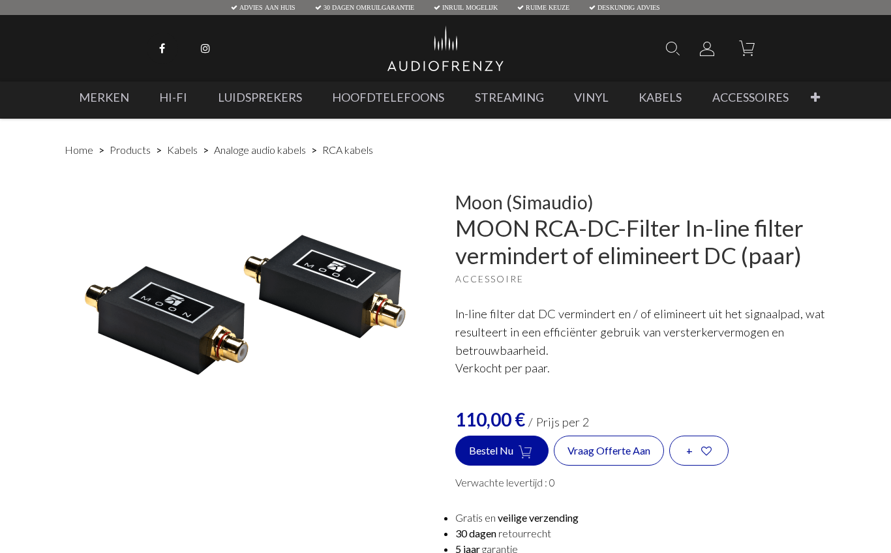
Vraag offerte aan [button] (608, 450)
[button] (815, 97)
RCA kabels (347, 149)
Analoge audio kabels (260, 149)
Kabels (182, 149)
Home (79, 149)
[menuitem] (104, 97)
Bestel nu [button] (492, 450)
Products (130, 149)
